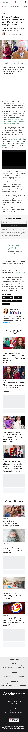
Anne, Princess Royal (8, 300)
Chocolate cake (20, 674)
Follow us (15, 63)
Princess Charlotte (7, 297)
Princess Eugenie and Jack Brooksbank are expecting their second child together (14, 121)
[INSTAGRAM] (16, 313)
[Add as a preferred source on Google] (14, 720)
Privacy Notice (20, 230)
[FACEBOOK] (11, 313)
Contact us (14, 703)
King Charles (17, 297)
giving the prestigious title (15, 139)
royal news (11, 119)
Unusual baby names (20, 665)
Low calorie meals (20, 676)
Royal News (13, 13)
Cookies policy (14, 710)
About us (14, 699)
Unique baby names (14, 6)
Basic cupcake (7, 676)
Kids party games (20, 667)
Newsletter (23, 63)
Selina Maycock (11, 33)
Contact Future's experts (14, 701)
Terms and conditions (14, 705)
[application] (14, 158)
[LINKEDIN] (18, 313)
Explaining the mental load (20, 683)
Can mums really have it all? (7, 685)
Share (6, 63)
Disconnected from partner (20, 685)
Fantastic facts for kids (7, 667)
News (21, 34)
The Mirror (18, 181)
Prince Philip (6, 304)
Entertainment (5, 13)
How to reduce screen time (7, 665)
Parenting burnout (7, 683)
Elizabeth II (19, 300)
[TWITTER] (13, 313)
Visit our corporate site (19, 726)
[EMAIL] (21, 313)
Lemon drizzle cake (7, 674)
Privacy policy (14, 708)
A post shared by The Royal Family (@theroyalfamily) (13, 247)
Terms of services (18, 229)
